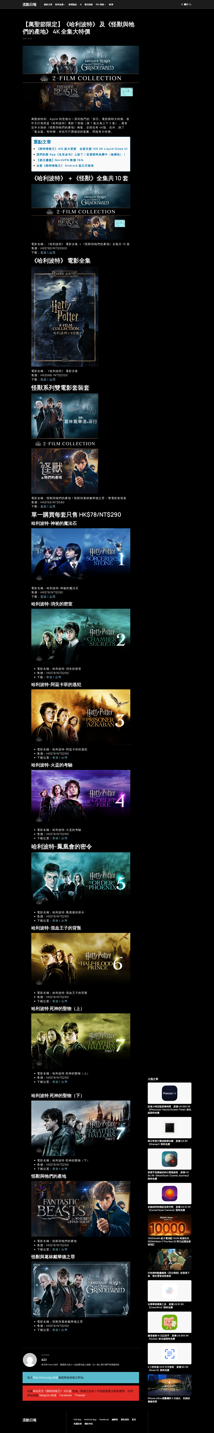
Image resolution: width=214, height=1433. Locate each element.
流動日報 (30, 4)
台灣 (51, 252)
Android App (90, 1419)
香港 (43, 252)
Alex (44, 1359)
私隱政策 (78, 1423)
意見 (134, 1419)
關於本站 (89, 1423)
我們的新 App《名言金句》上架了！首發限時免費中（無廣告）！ (81, 154)
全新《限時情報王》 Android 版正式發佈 (65, 165)
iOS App (77, 1419)
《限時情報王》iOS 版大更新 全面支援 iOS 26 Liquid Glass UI (82, 149)
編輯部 (115, 1419)
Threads (80, 1395)
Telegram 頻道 (48, 1395)
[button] (186, 4)
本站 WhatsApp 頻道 (45, 1377)
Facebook (65, 1395)
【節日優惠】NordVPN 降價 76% (60, 160)
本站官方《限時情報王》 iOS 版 (52, 1391)
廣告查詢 (125, 1419)
